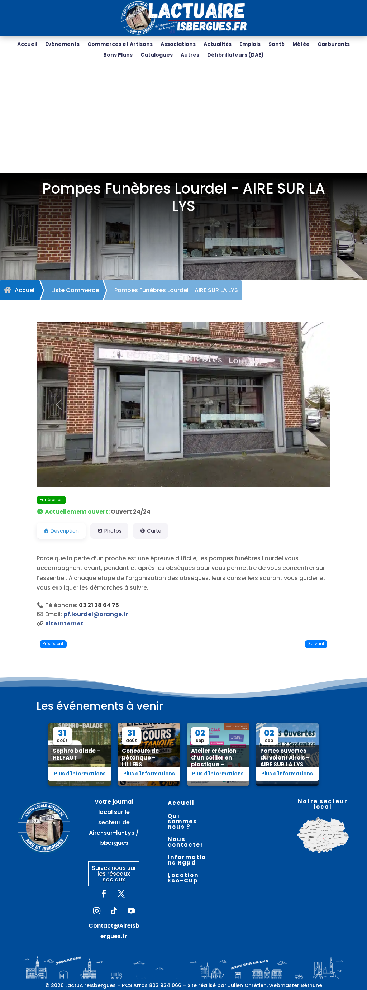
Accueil (27, 45)
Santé (276, 45)
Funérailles (51, 500)
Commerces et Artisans (120, 45)
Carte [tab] (154, 530)
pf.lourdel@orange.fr (95, 614)
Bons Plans (118, 55)
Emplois (250, 45)
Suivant (316, 644)
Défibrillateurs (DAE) (235, 55)
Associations (178, 45)
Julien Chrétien (247, 985)
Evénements (62, 45)
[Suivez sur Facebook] (104, 893)
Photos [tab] (112, 530)
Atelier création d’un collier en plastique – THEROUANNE (213, 761)
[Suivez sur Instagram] (97, 911)
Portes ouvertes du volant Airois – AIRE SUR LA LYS (285, 757)
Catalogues (156, 55)
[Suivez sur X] (121, 893)
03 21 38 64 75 (99, 605)
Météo (301, 45)
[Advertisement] (183, 119)
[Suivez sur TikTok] (114, 911)
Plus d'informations (80, 773)
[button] (59, 404)
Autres (190, 55)
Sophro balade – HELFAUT (76, 754)
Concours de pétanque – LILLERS (140, 757)
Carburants (334, 45)
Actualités (218, 45)
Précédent (53, 644)
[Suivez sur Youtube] (131, 911)
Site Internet (64, 623)
